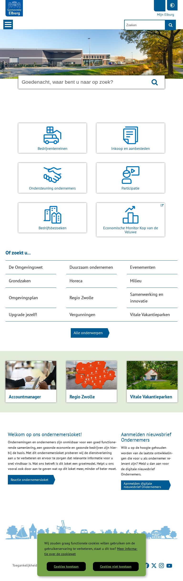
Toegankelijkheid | (25, 565)
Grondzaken (20, 280)
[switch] (172, 5)
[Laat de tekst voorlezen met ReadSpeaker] (159, 5)
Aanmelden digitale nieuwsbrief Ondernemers (142, 485)
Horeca (76, 280)
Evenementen (142, 267)
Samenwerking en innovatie (146, 298)
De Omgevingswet (26, 267)
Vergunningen (82, 314)
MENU (8, 24)
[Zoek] (170, 25)
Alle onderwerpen (88, 332)
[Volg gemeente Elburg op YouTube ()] (169, 565)
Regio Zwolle (81, 297)
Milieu (136, 280)
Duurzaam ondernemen (91, 267)
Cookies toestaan (66, 566)
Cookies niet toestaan (116, 566)
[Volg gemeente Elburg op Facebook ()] (147, 565)
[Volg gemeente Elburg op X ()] (154, 565)
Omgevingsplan (23, 297)
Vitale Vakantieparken (150, 314)
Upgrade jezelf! (23, 314)
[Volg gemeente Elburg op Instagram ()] (162, 565)
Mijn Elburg (165, 14)
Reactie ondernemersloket (29, 480)
